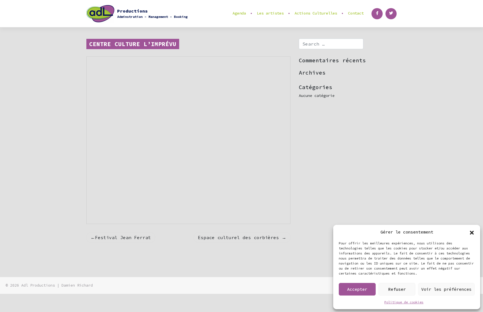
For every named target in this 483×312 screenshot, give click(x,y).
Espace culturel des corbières (238, 237)
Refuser (397, 289)
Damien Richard (77, 285)
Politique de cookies (403, 302)
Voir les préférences (446, 289)
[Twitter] (391, 13)
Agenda (239, 13)
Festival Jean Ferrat (123, 237)
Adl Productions (38, 285)
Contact (356, 13)
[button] (472, 232)
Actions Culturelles (316, 13)
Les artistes (270, 13)
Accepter (357, 289)
